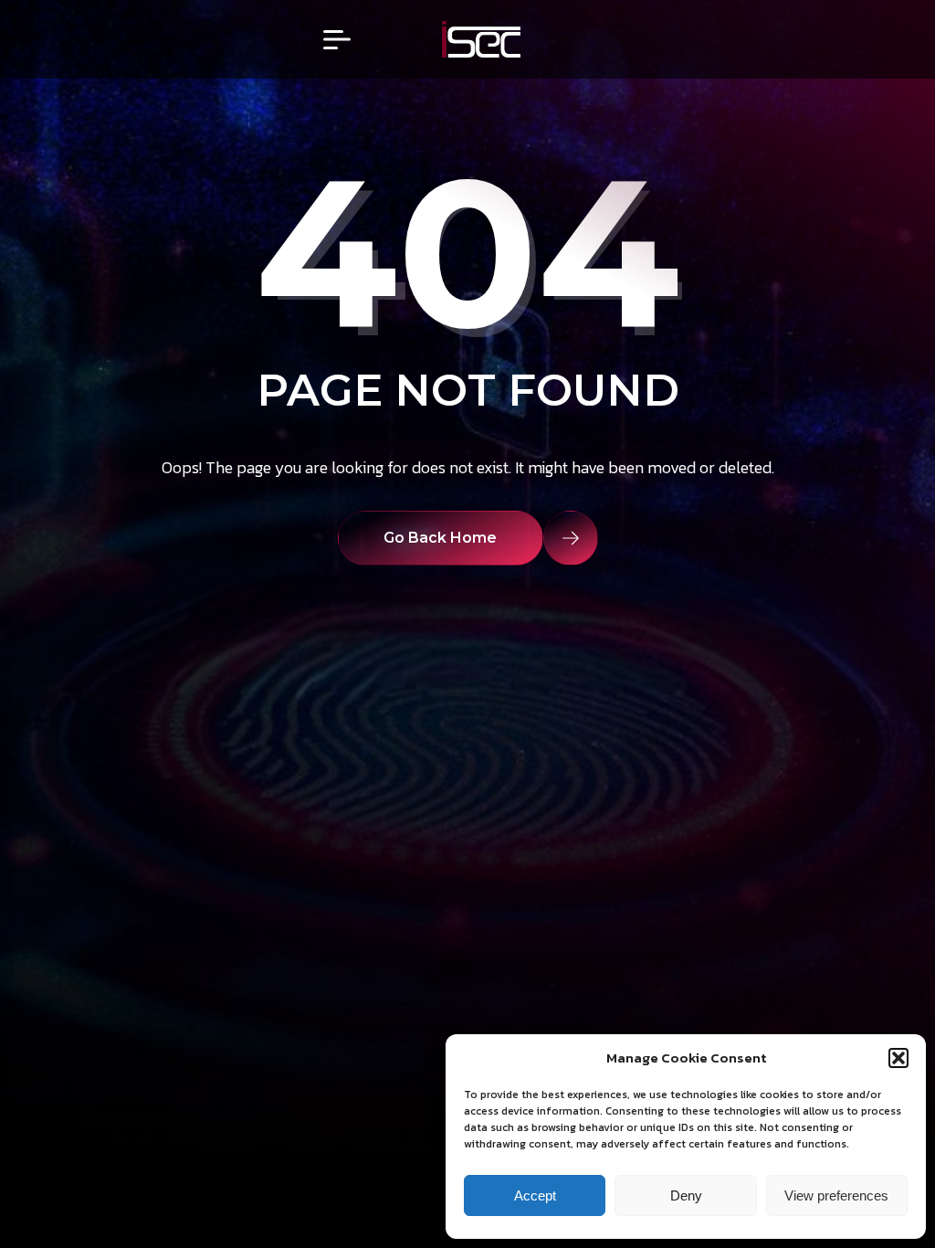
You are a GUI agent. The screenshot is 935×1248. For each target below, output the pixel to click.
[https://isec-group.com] (481, 39)
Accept (535, 1195)
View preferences (836, 1195)
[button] (898, 1058)
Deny (686, 1195)
